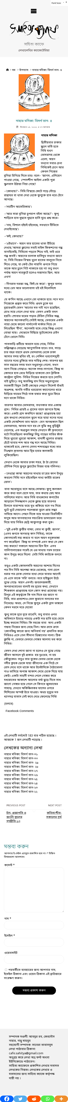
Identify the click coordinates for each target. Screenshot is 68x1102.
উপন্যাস (23, 70)
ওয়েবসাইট (10, 953)
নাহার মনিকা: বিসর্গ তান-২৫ (20, 779)
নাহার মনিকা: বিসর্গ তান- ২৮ (21, 767)
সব (13, 70)
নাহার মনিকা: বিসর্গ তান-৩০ (21, 758)
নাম (7, 919)
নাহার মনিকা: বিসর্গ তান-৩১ (21, 754)
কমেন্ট (9, 865)
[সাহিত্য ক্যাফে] (34, 31)
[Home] (7, 70)
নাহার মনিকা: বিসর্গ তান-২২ (20, 792)
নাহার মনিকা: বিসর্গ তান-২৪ (21, 784)
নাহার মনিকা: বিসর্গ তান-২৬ (21, 775)
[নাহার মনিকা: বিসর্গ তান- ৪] (34, 92)
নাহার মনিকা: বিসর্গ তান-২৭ (21, 771)
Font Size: (56, 3)
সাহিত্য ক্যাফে (34, 44)
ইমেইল (9, 936)
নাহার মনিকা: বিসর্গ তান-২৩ (21, 788)
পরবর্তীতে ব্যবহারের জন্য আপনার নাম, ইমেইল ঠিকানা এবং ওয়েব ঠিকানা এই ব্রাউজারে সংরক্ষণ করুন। (32, 974)
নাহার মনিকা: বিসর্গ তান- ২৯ (21, 763)
